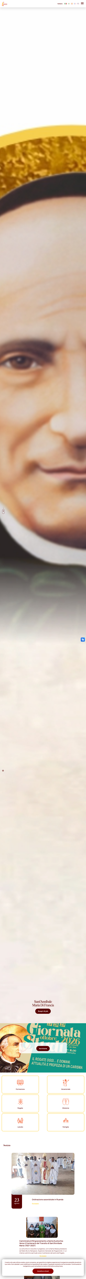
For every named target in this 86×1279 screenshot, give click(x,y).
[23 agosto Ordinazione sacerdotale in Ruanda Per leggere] (43, 1153)
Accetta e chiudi (43, 1271)
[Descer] (3, 769)
